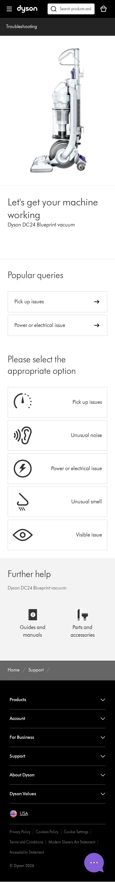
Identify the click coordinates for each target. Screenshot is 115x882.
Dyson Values (23, 794)
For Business (22, 737)
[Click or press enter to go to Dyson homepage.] (27, 11)
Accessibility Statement (27, 852)
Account (17, 718)
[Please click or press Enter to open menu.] (9, 9)
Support (17, 756)
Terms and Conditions (26, 842)
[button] (19, 814)
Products (18, 699)
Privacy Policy (20, 831)
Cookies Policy (47, 831)
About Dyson (22, 775)
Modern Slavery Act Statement (72, 842)
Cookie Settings (76, 831)
